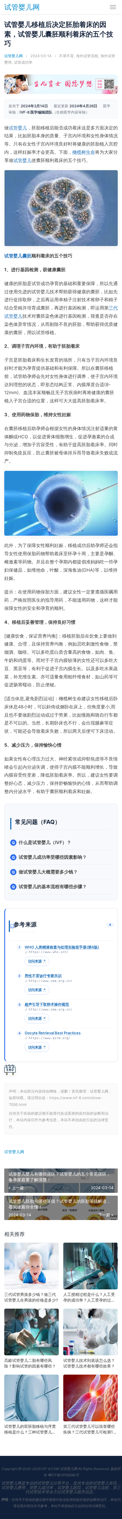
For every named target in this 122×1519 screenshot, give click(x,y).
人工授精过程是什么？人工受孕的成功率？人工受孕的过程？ (89, 1297)
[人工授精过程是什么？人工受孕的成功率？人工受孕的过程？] (90, 1266)
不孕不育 (66, 56)
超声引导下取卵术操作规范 (47, 1004)
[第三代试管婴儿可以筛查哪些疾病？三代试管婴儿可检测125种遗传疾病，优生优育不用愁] (90, 1398)
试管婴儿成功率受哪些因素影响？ (53, 857)
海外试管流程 (87, 56)
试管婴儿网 (22, 7)
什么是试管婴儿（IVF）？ (45, 842)
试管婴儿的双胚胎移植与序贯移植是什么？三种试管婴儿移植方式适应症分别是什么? (30, 1429)
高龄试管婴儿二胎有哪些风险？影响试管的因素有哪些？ (30, 1363)
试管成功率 (23, 62)
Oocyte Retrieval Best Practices (53, 1033)
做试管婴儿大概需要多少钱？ (48, 872)
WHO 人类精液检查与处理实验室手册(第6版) (62, 947)
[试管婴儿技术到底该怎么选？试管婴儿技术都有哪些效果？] (90, 1332)
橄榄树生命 (83, 152)
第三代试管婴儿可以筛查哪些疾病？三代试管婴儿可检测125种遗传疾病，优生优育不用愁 (90, 1429)
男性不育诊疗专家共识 (43, 975)
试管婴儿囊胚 (17, 255)
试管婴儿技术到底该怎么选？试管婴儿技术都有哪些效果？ (89, 1363)
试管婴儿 (18, 128)
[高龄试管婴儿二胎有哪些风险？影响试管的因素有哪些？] (31, 1332)
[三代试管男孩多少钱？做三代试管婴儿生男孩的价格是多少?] (31, 1266)
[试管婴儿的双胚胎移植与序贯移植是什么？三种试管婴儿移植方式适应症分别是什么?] (31, 1398)
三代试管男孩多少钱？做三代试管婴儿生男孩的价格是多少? (31, 1297)
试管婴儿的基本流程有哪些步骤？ (53, 886)
